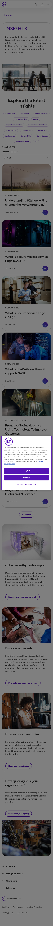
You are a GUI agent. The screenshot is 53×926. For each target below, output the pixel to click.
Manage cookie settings (26, 484)
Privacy (12, 464)
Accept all (26, 471)
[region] (26, 463)
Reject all (26, 477)
